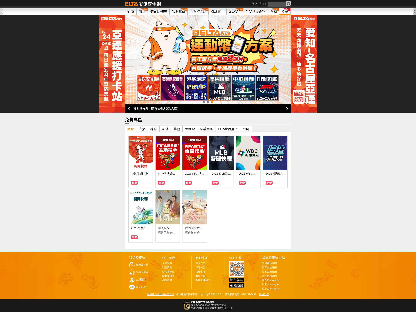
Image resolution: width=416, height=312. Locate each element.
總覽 (130, 129)
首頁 (131, 11)
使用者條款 (168, 271)
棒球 (153, 129)
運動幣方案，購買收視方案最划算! (156, 108)
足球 (165, 129)
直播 (142, 129)
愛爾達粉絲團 (269, 263)
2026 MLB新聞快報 (221, 173)
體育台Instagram (271, 280)
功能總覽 (167, 280)
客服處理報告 (203, 280)
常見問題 (200, 263)
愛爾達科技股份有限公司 (160, 294)
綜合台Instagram (271, 288)
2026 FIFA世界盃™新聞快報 (194, 173)
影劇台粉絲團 (269, 271)
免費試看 (167, 263)
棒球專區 (217, 11)
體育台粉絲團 (269, 267)
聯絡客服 (200, 271)
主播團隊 (141, 279)
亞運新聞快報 (140, 173)
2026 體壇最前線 (275, 173)
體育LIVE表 (158, 11)
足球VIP (235, 11)
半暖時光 (164, 228)
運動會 (190, 129)
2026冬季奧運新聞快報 (140, 228)
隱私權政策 (168, 276)
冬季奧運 (206, 129)
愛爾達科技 (142, 264)
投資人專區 (142, 272)
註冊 (263, 4)
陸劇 (246, 129)
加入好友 (141, 287)
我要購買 (178, 11)
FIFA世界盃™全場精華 (167, 173)
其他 (177, 129)
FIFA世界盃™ (255, 11)
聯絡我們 (264, 294)
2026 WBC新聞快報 (248, 173)
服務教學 (200, 276)
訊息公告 (200, 267)
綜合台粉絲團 (269, 276)
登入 (255, 4)
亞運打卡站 (198, 11)
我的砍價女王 (193, 228)
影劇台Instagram (271, 284)
